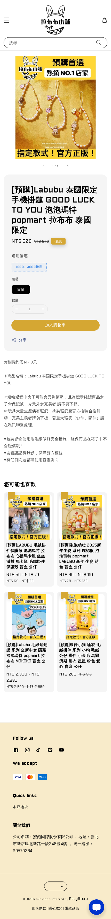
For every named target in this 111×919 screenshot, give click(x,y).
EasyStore (78, 899)
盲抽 (21, 289)
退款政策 (72, 908)
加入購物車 (55, 325)
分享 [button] (22, 340)
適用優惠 (20, 256)
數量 (15, 300)
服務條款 (39, 908)
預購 (15, 279)
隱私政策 (56, 908)
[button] (6, 20)
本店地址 (20, 806)
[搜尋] (99, 42)
